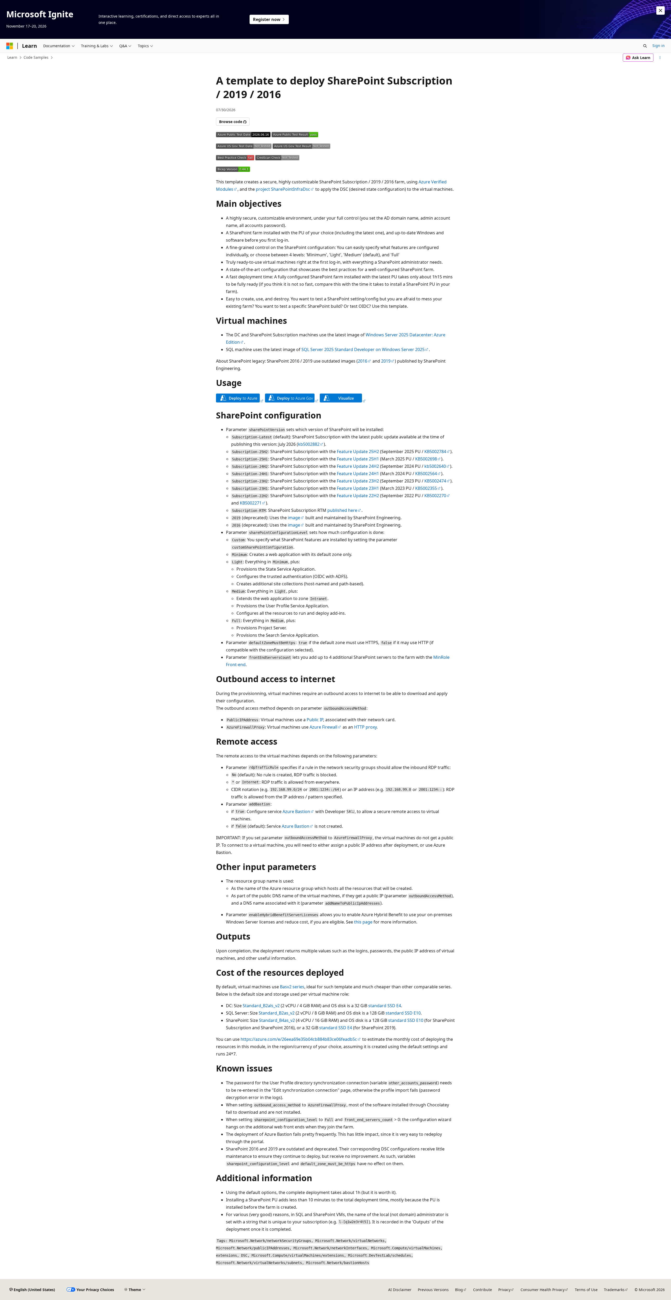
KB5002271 (251, 503)
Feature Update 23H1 (358, 488)
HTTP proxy (365, 727)
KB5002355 (426, 488)
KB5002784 (435, 451)
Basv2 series (292, 987)
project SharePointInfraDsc (283, 189)
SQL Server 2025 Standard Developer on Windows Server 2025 (363, 349)
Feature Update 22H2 (358, 495)
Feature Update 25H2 (358, 451)
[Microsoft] (9, 46)
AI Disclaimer (400, 1289)
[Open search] (645, 46)
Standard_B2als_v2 (261, 1006)
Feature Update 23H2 (358, 481)
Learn (12, 57)
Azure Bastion (296, 811)
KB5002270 (435, 495)
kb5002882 (309, 444)
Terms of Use (586, 1289)
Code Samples (36, 57)
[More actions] (660, 58)
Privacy (504, 1289)
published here (342, 510)
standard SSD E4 (384, 1006)
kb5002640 (435, 466)
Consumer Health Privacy (543, 1289)
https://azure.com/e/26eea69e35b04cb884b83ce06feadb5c (299, 1039)
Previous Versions (433, 1289)
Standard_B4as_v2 (277, 1020)
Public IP (315, 720)
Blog (459, 1289)
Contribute (482, 1289)
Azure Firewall (323, 727)
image (294, 518)
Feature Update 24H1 (358, 473)
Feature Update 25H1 (358, 459)
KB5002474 (435, 481)
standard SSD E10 (403, 1013)
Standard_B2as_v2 (277, 1013)
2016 (362, 361)
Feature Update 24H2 (358, 466)
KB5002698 (426, 459)
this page (363, 922)
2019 (386, 361)
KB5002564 (426, 473)
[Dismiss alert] (660, 10)
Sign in (658, 45)
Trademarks (614, 1289)
